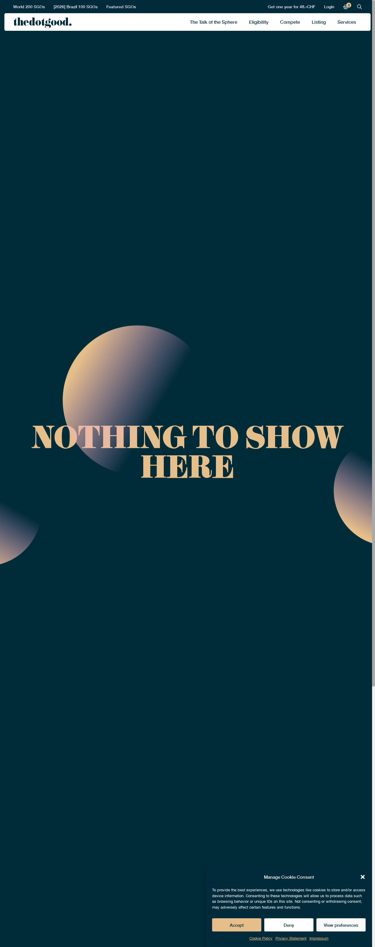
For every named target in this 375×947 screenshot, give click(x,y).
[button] (363, 877)
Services (347, 22)
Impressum (318, 938)
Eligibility (258, 22)
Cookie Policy (260, 938)
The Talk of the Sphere (213, 22)
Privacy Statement (290, 938)
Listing (319, 22)
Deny (289, 925)
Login (329, 6)
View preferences (341, 925)
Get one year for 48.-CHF (291, 6)
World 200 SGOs (29, 6)
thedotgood (41, 23)
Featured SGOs (121, 6)
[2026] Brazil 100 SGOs (76, 6)
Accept (237, 925)
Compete (290, 22)
